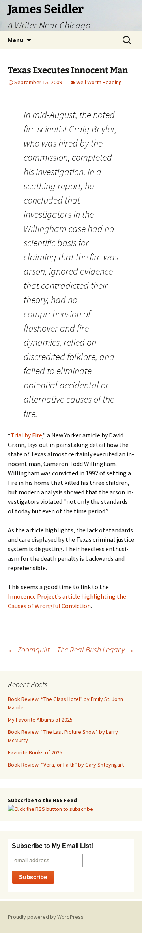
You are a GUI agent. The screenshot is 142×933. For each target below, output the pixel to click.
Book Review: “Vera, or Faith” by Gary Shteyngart (66, 764)
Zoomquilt (29, 649)
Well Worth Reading (99, 82)
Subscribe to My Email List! (52, 846)
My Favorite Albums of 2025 (40, 719)
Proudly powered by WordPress (46, 916)
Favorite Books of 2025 (35, 752)
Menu (15, 40)
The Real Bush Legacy (95, 649)
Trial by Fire (26, 435)
